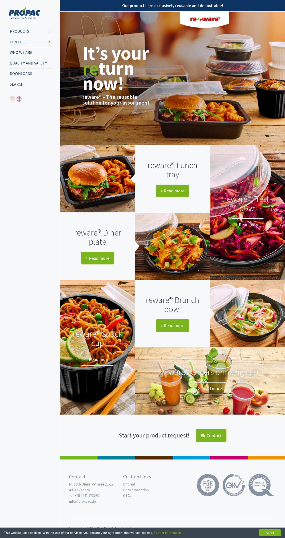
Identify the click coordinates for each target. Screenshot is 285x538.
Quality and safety (28, 63)
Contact (18, 41)
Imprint (129, 484)
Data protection (136, 490)
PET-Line (266, 457)
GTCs (127, 495)
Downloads (21, 73)
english (19, 99)
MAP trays (116, 457)
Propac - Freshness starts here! (24, 13)
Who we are (21, 52)
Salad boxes (79, 457)
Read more (174, 190)
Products (19, 31)
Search (17, 84)
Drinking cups (191, 457)
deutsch (12, 99)
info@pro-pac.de (82, 501)
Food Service (228, 457)
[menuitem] (30, 31)
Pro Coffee (154, 457)
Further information (167, 532)
